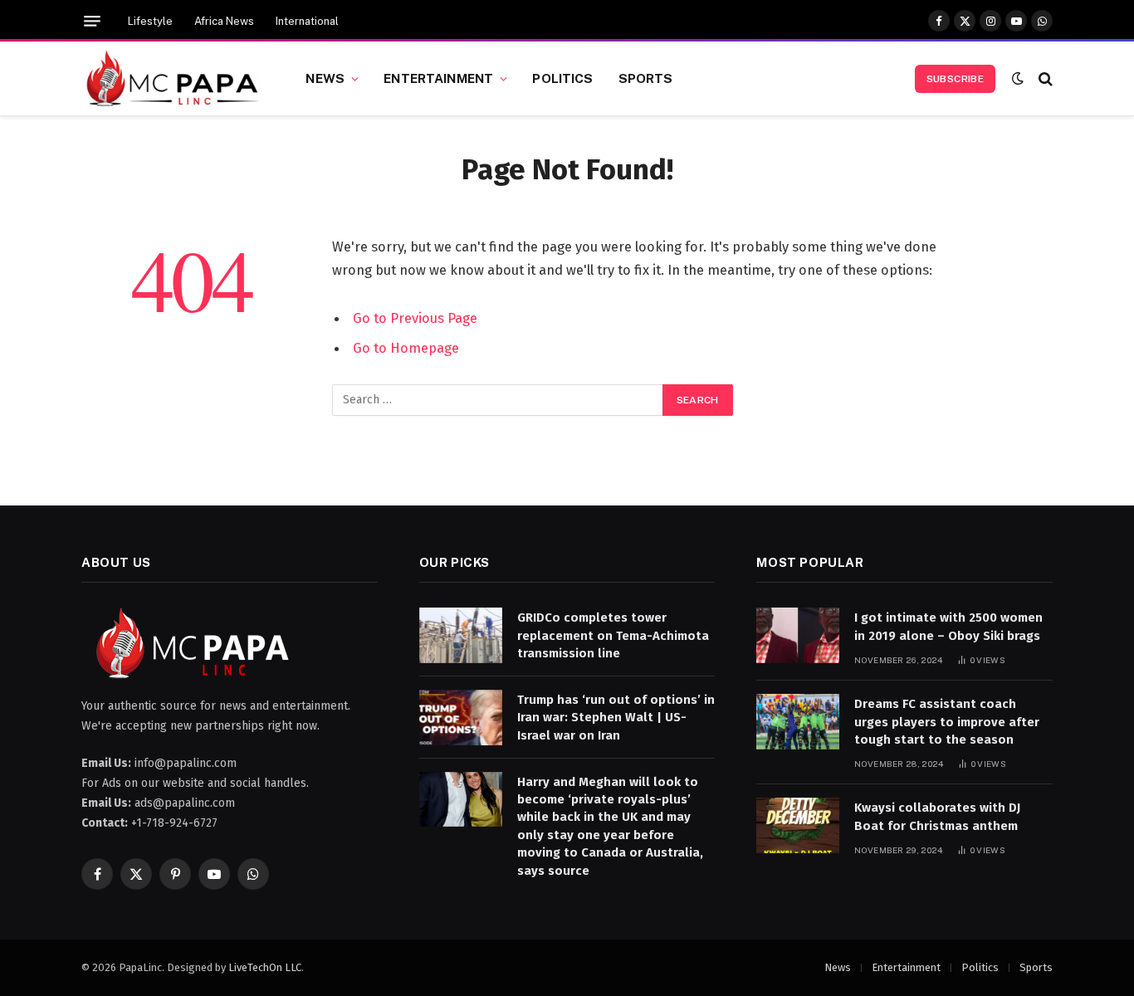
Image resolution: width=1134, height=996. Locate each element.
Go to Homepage (406, 347)
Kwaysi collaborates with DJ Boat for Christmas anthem (937, 816)
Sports (645, 78)
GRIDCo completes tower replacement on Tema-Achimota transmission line (613, 635)
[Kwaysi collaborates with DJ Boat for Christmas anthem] (797, 825)
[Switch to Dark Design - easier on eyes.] (1018, 78)
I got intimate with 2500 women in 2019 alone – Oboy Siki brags (948, 626)
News (325, 78)
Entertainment (438, 78)
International (307, 21)
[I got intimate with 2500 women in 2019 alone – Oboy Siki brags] (797, 635)
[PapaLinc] (172, 79)
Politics (562, 78)
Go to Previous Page (415, 318)
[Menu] (92, 21)
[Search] (1044, 78)
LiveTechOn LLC (264, 967)
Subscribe (955, 79)
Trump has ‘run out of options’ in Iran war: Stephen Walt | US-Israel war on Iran (616, 717)
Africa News (224, 21)
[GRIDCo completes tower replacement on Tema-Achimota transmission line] (460, 635)
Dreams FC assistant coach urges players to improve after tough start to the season (946, 721)
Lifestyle (150, 21)
